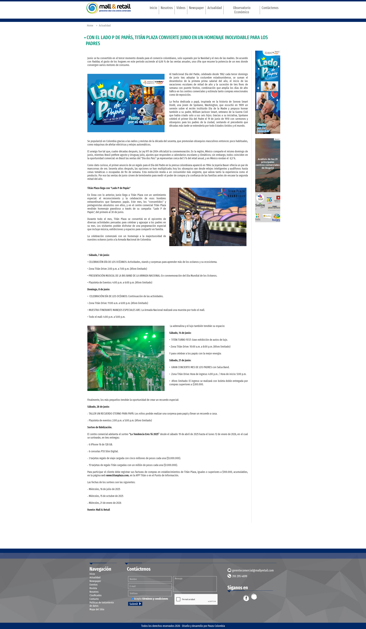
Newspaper (196, 8)
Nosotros (167, 8)
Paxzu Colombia (216, 626)
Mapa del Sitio (96, 609)
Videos (180, 8)
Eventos (93, 584)
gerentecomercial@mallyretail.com (253, 570)
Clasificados (95, 595)
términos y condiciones (155, 598)
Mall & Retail (109, 8)
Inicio (153, 8)
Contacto (94, 599)
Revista (93, 588)
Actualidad (214, 8)
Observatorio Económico (241, 10)
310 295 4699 (239, 576)
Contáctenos (270, 8)
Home (90, 25)
